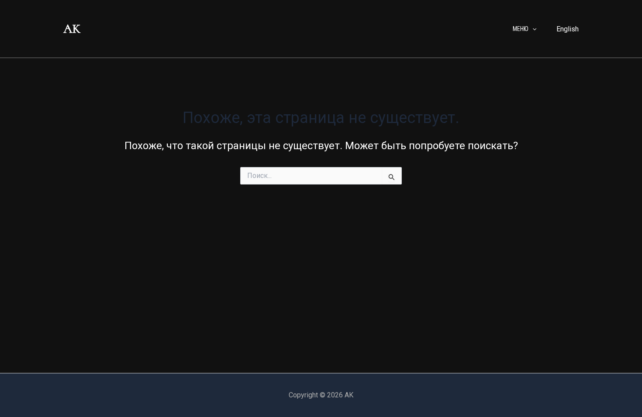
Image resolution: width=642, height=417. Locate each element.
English (567, 29)
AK (71, 28)
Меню (520, 28)
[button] (532, 28)
